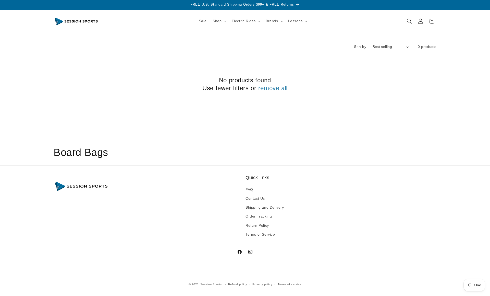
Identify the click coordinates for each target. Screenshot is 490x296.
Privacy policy (262, 284)
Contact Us (255, 198)
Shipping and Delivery (265, 207)
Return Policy (257, 225)
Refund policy (237, 284)
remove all (273, 88)
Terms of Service (260, 234)
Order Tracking (259, 216)
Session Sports (211, 284)
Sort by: (360, 47)
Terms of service (289, 284)
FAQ (249, 189)
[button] (219, 21)
